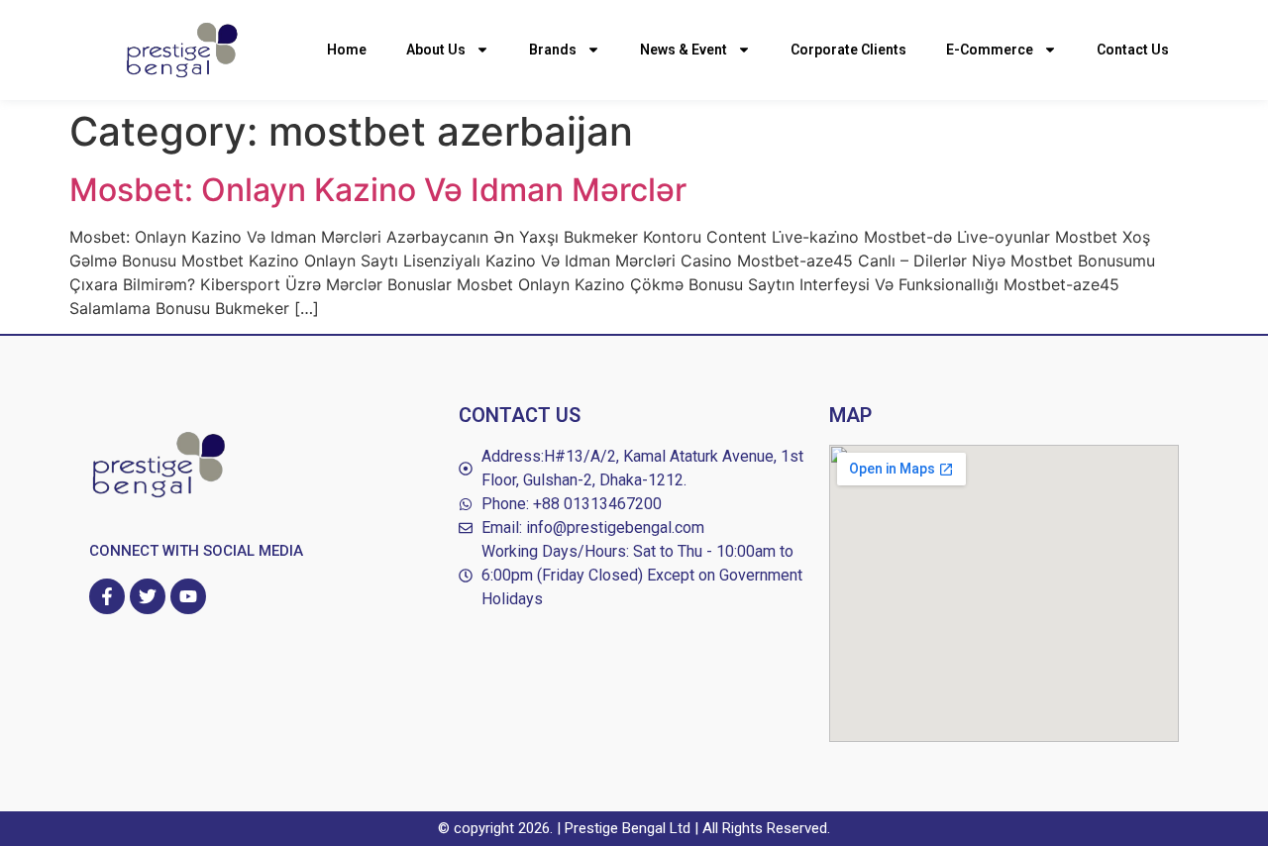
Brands (553, 49)
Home (347, 49)
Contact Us (1133, 49)
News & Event (683, 49)
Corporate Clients (848, 49)
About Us (436, 49)
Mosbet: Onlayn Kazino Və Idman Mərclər (378, 189)
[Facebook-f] (107, 596)
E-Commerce (989, 49)
